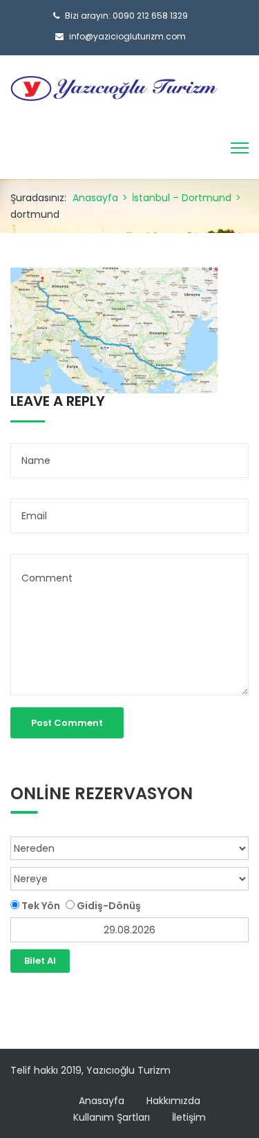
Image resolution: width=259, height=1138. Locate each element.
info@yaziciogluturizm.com (127, 36)
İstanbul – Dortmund (181, 198)
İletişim (189, 1117)
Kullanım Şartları (111, 1117)
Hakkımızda (173, 1101)
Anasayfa (95, 198)
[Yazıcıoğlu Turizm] (114, 88)
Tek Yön (39, 906)
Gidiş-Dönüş (108, 906)
